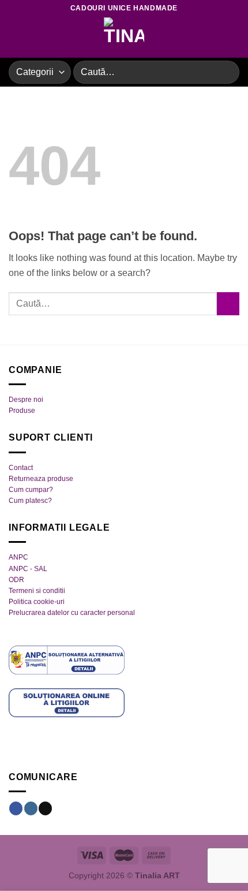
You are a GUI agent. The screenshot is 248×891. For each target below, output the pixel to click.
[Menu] (15, 37)
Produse (22, 411)
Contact (21, 468)
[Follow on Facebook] (15, 808)
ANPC (18, 557)
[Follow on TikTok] (45, 808)
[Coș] (233, 37)
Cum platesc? (30, 501)
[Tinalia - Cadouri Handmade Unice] (124, 37)
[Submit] (226, 72)
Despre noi (26, 400)
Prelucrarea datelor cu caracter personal (72, 613)
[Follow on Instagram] (30, 808)
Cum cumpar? (31, 490)
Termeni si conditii (37, 591)
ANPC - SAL (28, 569)
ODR (16, 580)
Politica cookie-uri (37, 602)
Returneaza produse (41, 479)
